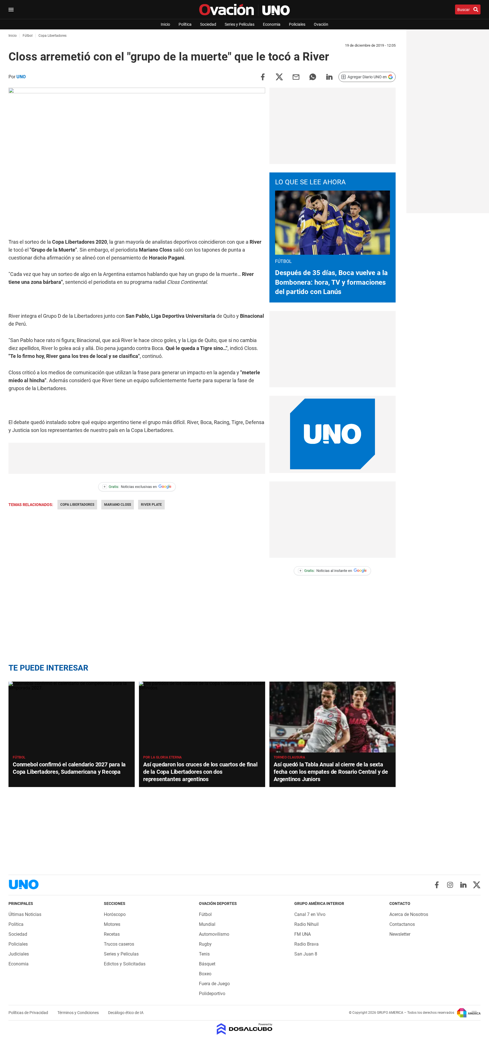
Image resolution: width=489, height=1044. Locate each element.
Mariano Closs (117, 505)
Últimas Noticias (24, 914)
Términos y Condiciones (78, 1012)
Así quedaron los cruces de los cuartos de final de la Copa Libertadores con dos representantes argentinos (200, 772)
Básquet (207, 964)
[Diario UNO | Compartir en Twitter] (279, 76)
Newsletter (399, 934)
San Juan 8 (305, 954)
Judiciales (18, 954)
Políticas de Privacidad (28, 1012)
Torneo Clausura (289, 757)
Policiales (297, 24)
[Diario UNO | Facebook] (437, 884)
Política (185, 24)
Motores (112, 924)
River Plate (151, 505)
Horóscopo (115, 914)
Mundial (207, 924)
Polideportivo (212, 993)
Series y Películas (239, 24)
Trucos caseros (119, 944)
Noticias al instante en (325, 571)
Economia (271, 24)
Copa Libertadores (77, 505)
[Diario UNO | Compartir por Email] (296, 76)
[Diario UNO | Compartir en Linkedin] (329, 76)
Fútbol (19, 757)
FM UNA (302, 934)
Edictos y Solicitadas (124, 964)
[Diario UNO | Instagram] (450, 884)
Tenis (204, 954)
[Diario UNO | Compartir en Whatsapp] (312, 76)
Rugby (205, 944)
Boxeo (205, 973)
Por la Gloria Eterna (162, 757)
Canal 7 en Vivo (309, 914)
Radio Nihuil (306, 924)
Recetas (112, 934)
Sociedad (208, 24)
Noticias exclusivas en (130, 487)
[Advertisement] (137, 458)
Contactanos (402, 924)
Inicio (165, 24)
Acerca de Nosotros (408, 914)
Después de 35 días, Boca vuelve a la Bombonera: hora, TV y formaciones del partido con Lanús (331, 282)
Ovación (321, 24)
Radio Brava (306, 944)
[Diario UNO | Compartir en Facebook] (262, 76)
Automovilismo (214, 934)
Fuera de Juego (214, 983)
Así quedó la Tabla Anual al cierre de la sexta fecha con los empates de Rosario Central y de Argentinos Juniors (331, 772)
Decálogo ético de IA (125, 1012)
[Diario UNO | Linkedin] (463, 884)
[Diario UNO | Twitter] (477, 884)
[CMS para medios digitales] (245, 1029)
